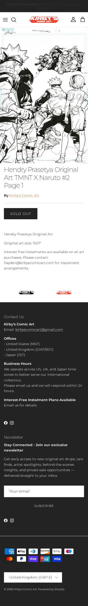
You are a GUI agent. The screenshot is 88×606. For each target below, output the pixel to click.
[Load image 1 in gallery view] (44, 95)
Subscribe (44, 506)
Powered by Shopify (51, 589)
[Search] (16, 19)
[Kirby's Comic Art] (44, 20)
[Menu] (5, 19)
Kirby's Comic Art (24, 195)
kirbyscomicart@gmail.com (39, 329)
